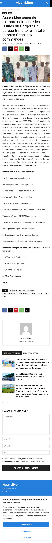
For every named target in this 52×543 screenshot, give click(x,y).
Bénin (11, 9)
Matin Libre (9, 43)
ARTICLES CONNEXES (12, 353)
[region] (26, 519)
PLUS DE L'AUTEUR (30, 353)
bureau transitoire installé (27, 293)
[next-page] (7, 402)
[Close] (49, 497)
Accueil (4, 9)
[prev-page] (3, 402)
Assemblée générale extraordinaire (22, 290)
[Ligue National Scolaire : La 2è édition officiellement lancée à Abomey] (8, 377)
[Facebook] (4, 48)
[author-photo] (26, 334)
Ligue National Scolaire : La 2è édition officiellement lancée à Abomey (30, 377)
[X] (10, 48)
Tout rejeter (26, 538)
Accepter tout (26, 525)
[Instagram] (6, 492)
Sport (17, 9)
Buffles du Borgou (9, 293)
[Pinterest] (16, 48)
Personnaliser (26, 531)
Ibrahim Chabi (43, 293)
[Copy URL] (27, 48)
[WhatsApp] (21, 48)
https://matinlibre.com (26, 341)
